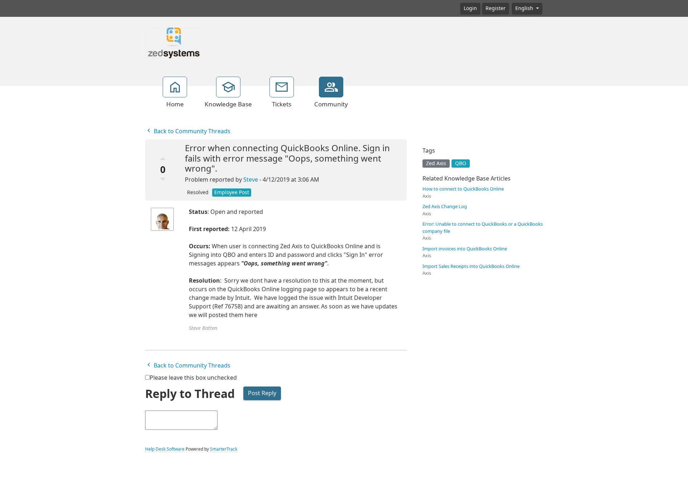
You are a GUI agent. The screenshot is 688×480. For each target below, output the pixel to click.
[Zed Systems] (173, 42)
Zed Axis (436, 163)
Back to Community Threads (191, 131)
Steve (250, 179)
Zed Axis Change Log (444, 206)
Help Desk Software (165, 449)
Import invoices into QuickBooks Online (464, 248)
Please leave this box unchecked (193, 377)
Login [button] (470, 8)
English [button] (525, 8)
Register (496, 8)
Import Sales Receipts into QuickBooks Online (471, 266)
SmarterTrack (223, 449)
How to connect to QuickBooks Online (463, 189)
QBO (460, 163)
